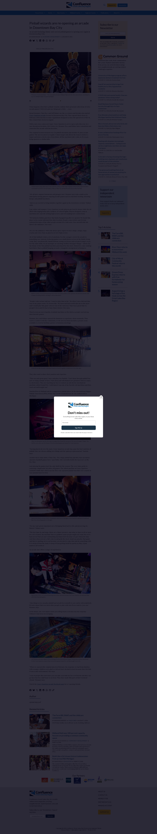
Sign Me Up (78, 428)
